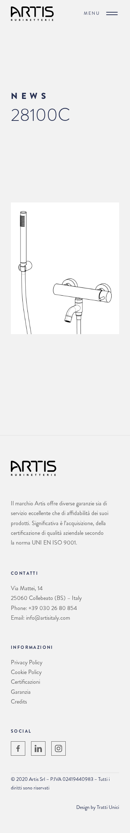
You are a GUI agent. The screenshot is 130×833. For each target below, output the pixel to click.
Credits (19, 701)
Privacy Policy (26, 662)
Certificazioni (25, 682)
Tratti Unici (108, 807)
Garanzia (21, 692)
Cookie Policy (26, 672)
